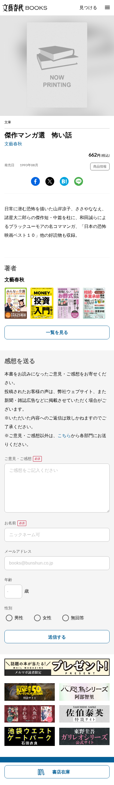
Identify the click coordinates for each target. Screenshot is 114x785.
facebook (35, 181)
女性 (47, 618)
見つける (88, 8)
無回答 (77, 618)
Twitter (49, 181)
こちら (64, 436)
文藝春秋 (13, 144)
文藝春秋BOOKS (24, 7)
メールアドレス (18, 552)
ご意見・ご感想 (18, 459)
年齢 (8, 580)
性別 (8, 608)
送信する (57, 637)
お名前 (10, 523)
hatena (64, 181)
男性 (18, 618)
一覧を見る (57, 332)
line (78, 181)
